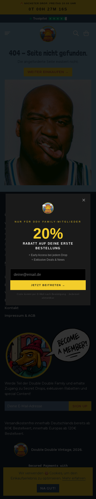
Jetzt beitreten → (48, 285)
